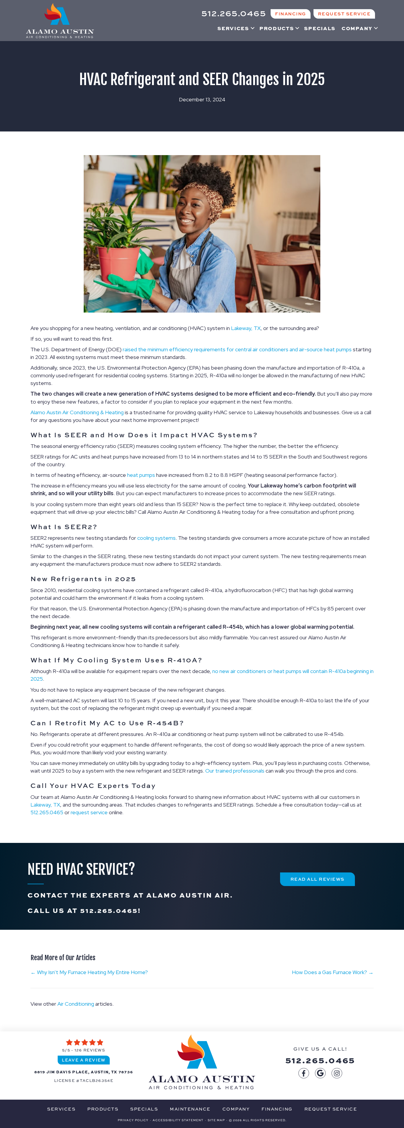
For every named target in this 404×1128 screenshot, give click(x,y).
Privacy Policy (133, 1120)
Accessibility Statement (178, 1120)
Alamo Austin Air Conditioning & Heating (77, 412)
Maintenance (190, 1109)
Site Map (216, 1120)
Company (357, 28)
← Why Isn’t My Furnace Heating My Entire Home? (89, 972)
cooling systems (156, 537)
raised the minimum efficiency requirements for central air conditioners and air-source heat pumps (237, 349)
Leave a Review (84, 1060)
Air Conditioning (75, 1003)
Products (276, 28)
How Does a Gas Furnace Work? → (333, 972)
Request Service (330, 1109)
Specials (319, 28)
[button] (252, 28)
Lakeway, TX (246, 328)
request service (89, 812)
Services (233, 28)
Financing (277, 1109)
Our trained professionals (234, 770)
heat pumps (141, 475)
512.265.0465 (46, 812)
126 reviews (90, 1050)
